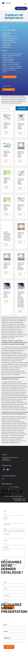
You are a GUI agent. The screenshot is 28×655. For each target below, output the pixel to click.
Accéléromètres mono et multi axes (12, 54)
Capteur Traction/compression (11, 63)
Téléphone (7, 534)
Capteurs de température (9, 42)
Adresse (6, 517)
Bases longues (6, 35)
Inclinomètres (6, 47)
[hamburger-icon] (25, 4)
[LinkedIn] (7, 469)
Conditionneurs (6, 44)
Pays (5, 529)
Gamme (4, 50)
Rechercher (22, 108)
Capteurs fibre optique (8, 30)
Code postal (7, 524)
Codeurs (4, 72)
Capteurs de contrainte (9, 37)
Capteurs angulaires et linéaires (11, 55)
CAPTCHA (6, 559)
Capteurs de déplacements (10, 38)
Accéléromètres (6, 33)
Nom (5, 511)
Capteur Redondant (7, 61)
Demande (6, 547)
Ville (5, 519)
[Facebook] (3, 469)
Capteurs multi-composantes (10, 64)
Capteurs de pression (8, 40)
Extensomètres (6, 46)
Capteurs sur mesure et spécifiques (12, 66)
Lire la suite (6, 132)
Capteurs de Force (7, 57)
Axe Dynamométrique (8, 59)
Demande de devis (21, 8)
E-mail (6, 540)
